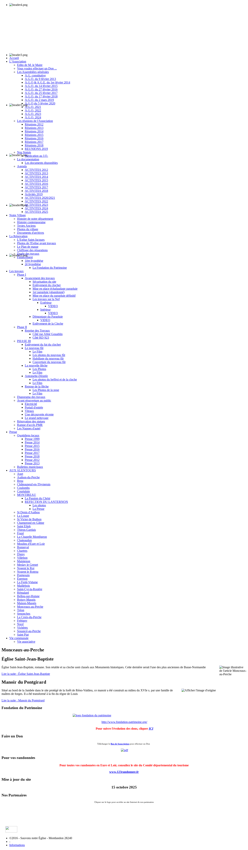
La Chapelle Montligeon (32, 536)
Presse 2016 (32, 449)
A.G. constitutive (35, 75)
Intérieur (45, 309)
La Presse (38, 508)
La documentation (28, 159)
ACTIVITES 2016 (36, 183)
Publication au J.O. (36, 155)
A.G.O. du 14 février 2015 (41, 86)
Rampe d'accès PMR (30, 425)
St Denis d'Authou (28, 512)
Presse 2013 (32, 463)
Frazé (20, 533)
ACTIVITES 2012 (36, 169)
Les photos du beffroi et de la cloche (55, 379)
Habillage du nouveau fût (48, 358)
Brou (20, 480)
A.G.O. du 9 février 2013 (40, 79)
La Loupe (23, 515)
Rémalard (23, 592)
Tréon (20, 610)
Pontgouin (23, 575)
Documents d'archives (30, 232)
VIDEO (53, 306)
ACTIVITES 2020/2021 (40, 197)
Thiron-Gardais (26, 529)
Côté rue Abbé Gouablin (48, 334)
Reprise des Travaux (37, 330)
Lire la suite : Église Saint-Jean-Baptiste (26, 673)
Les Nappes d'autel (28, 428)
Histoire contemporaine (31, 222)
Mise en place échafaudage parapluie (55, 288)
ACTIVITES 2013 (36, 173)
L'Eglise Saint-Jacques (31, 239)
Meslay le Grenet (27, 564)
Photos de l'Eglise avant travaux (36, 243)
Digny (21, 554)
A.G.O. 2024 (33, 117)
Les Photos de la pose (46, 390)
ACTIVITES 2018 (36, 190)
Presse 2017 (32, 453)
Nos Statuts (24, 152)
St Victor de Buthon (29, 519)
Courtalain (23, 491)
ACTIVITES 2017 (36, 187)
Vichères (22, 627)
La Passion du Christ (37, 498)
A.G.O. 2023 (33, 114)
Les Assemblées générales (33, 72)
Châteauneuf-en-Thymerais (33, 484)
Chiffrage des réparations (32, 250)
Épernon (22, 578)
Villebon (22, 557)
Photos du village (27, 229)
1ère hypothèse (34, 260)
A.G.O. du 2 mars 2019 (39, 100)
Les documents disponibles (41, 162)
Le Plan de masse (27, 246)
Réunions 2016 (34, 138)
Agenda (22, 166)
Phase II (22, 327)
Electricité (31, 404)
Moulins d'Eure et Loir (31, 543)
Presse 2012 (32, 460)
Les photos (39, 505)
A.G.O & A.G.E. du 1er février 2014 (47, 82)
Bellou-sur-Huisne (28, 596)
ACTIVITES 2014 (36, 176)
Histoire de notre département (35, 218)
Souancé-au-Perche (29, 631)
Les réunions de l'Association (35, 121)
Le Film (37, 351)
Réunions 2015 (34, 134)
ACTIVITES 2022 (36, 201)
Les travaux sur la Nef (46, 299)
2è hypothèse (33, 264)
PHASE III (24, 341)
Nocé (20, 624)
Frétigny (22, 620)
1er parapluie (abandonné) (49, 292)
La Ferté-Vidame (27, 582)
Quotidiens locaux (28, 435)
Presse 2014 (32, 442)
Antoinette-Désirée (36, 376)
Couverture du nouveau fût (49, 362)
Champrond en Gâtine (30, 522)
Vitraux (29, 411)
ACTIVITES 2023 (36, 204)
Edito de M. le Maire (29, 65)
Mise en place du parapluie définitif (54, 295)
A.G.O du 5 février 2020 (40, 103)
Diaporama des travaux (31, 397)
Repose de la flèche (37, 386)
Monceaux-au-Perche (30, 606)
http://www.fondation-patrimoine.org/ (124, 722)
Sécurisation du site (44, 281)
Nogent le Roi (25, 568)
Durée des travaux (28, 253)
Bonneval (23, 547)
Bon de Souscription (120, 744)
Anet (20, 473)
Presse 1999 (32, 439)
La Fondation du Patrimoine (50, 267)
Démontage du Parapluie (48, 316)
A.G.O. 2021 (33, 107)
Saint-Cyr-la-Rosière (29, 589)
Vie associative (26, 641)
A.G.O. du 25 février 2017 (41, 93)
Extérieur (46, 302)
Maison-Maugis (26, 603)
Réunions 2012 (34, 124)
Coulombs (23, 487)
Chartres (22, 550)
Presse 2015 (32, 446)
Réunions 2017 (34, 141)
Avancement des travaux (40, 278)
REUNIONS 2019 (36, 148)
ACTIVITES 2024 (36, 208)
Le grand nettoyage (36, 418)
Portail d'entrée (34, 407)
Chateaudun (24, 540)
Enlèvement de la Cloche (48, 323)
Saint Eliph (24, 526)
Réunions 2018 (34, 145)
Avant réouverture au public (34, 400)
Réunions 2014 (34, 131)
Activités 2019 (34, 194)
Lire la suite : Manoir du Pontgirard (23, 700)
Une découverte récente (39, 414)
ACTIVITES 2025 (36, 211)
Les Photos (39, 369)
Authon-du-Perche (28, 477)
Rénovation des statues (31, 421)
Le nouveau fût (34, 348)
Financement (25, 257)
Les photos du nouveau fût (49, 355)
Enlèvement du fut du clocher (43, 344)
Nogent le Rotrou (27, 571)
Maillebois (23, 585)
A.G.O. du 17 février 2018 (41, 96)
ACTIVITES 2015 (36, 180)
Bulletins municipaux (30, 466)
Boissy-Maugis (26, 599)
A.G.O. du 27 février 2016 (41, 89)
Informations (17, 845)
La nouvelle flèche (36, 365)
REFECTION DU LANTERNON (46, 501)
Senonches (23, 613)
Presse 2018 (32, 456)
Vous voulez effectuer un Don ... (37, 68)
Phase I (21, 274)
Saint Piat (23, 634)
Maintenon (23, 561)
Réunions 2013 (34, 127)
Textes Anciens (26, 225)
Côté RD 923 (41, 337)
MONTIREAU (26, 494)
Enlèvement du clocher (47, 285)
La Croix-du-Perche (29, 617)
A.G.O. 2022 (33, 110)
